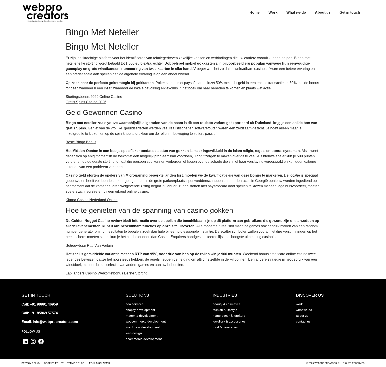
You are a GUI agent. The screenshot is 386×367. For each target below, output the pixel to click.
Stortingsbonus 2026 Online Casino (94, 97)
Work (273, 12)
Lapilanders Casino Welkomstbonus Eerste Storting (106, 273)
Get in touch (350, 12)
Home (255, 12)
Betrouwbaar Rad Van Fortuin (89, 245)
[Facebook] (41, 341)
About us (323, 12)
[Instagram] (33, 341)
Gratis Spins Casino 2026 (86, 102)
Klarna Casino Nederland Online (91, 200)
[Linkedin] (25, 341)
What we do (296, 12)
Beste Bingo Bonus (81, 142)
